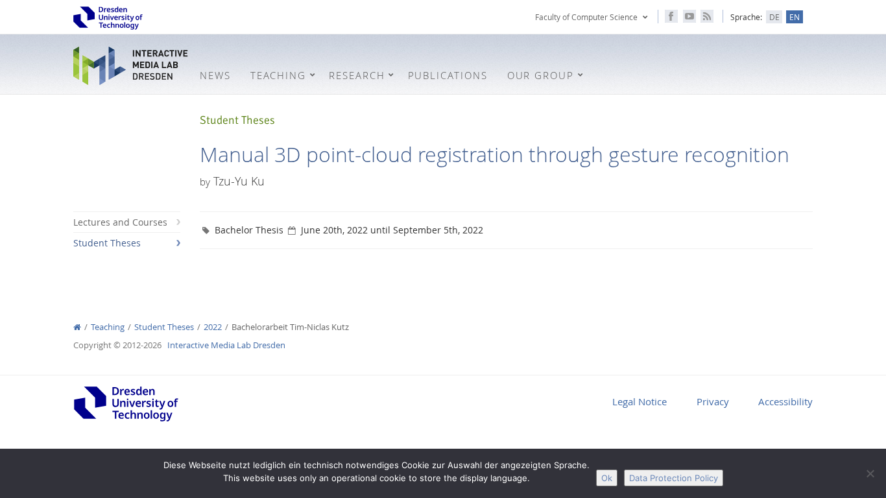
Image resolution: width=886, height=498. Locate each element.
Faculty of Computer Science (586, 17)
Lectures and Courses (120, 222)
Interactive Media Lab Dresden (131, 66)
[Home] (77, 327)
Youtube (689, 16)
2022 (213, 327)
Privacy (713, 401)
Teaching (108, 327)
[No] (869, 473)
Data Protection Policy (673, 478)
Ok (606, 478)
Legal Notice (639, 401)
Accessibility (785, 401)
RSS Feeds (706, 16)
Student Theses (107, 243)
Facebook (671, 16)
